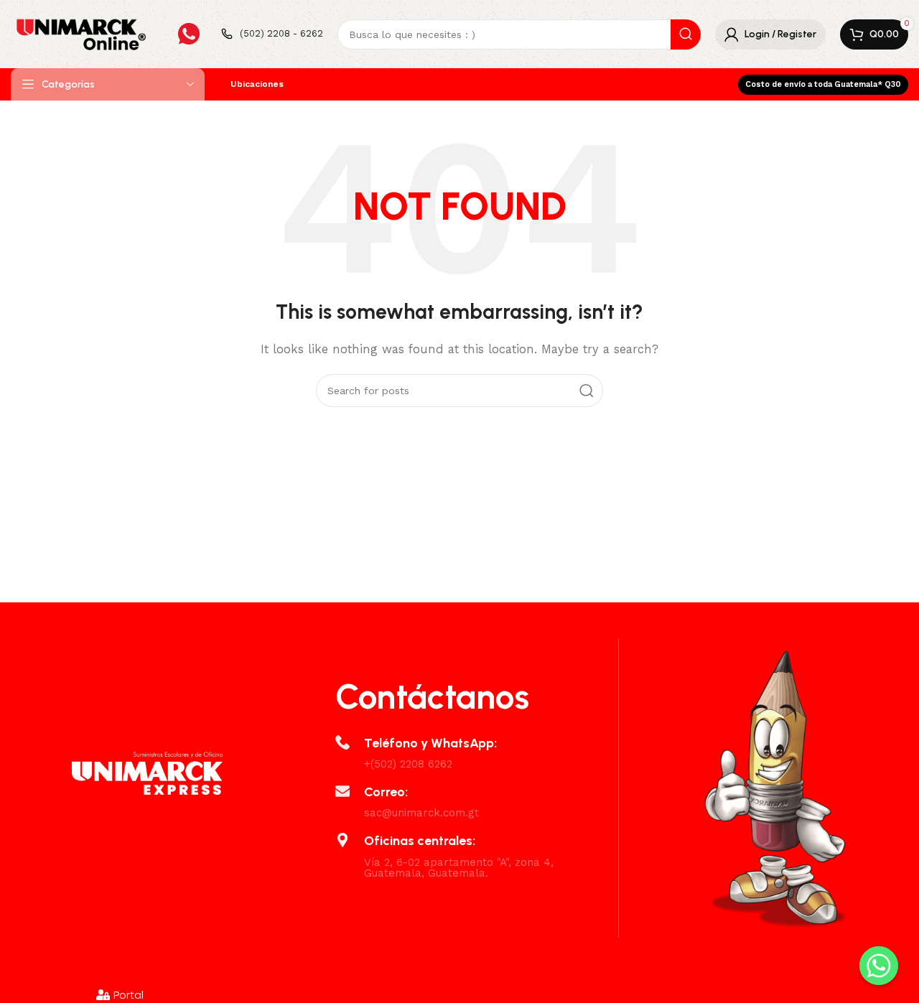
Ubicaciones (257, 84)
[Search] (686, 34)
